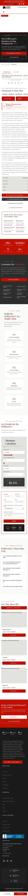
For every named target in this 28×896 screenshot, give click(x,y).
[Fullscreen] (22, 83)
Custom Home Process (8, 798)
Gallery (4, 778)
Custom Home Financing (8, 801)
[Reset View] (18, 83)
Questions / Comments (8, 512)
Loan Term (5, 465)
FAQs (4, 804)
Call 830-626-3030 (15, 721)
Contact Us (5, 788)
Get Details (8, 98)
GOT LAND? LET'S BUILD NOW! (12, 762)
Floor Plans (7, 64)
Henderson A (6, 629)
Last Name (17, 494)
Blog (4, 808)
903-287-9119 (20, 225)
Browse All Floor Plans (13, 607)
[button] (3, 12)
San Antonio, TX (6, 827)
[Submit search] (4, 3)
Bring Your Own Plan (7, 775)
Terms (14, 890)
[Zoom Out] (12, 83)
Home (2, 64)
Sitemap (18, 890)
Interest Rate (6, 471)
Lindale (4, 657)
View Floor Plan (14, 57)
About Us (5, 781)
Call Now (8, 893)
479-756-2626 (20, 231)
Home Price (6, 449)
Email (16, 499)
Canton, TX (5, 821)
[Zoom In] (8, 83)
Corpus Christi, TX (7, 824)
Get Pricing (21, 893)
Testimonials (5, 784)
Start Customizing (13, 279)
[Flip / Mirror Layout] (15, 83)
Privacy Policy (8, 890)
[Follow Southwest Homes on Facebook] (19, 3)
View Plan (13, 635)
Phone (5, 499)
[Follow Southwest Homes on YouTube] (23, 3)
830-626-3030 (8, 225)
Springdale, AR (6, 831)
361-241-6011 (8, 231)
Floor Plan (7, 72)
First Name (6, 494)
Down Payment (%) (8, 457)
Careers (4, 811)
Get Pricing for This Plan (13, 53)
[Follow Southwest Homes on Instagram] (21, 3)
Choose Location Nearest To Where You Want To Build (13, 506)
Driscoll (4, 685)
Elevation (16, 72)
